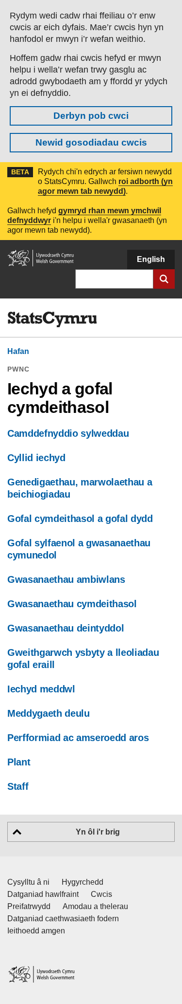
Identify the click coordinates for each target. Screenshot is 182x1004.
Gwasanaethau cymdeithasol (72, 603)
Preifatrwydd (28, 906)
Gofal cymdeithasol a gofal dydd (80, 518)
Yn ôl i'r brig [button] (98, 832)
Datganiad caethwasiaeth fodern (63, 918)
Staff (17, 786)
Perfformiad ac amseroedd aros (78, 737)
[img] (52, 319)
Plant (18, 762)
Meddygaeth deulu (48, 713)
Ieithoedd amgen (36, 931)
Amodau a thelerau (95, 906)
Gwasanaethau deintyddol (65, 628)
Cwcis (101, 894)
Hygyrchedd (82, 882)
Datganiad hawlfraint (43, 894)
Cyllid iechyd (36, 457)
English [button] (151, 259)
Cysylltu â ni (28, 882)
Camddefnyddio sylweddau (68, 433)
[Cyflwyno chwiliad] (164, 279)
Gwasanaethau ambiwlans (66, 579)
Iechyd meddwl (41, 689)
